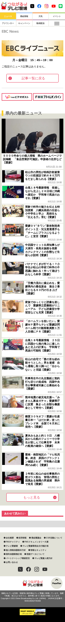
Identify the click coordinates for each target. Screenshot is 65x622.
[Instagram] (36, 569)
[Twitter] (20, 569)
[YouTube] (44, 569)
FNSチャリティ (13, 542)
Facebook (39, 6)
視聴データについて (35, 554)
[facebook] (28, 569)
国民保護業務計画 (14, 554)
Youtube (54, 6)
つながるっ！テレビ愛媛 (32, 583)
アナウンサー (8, 23)
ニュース (8, 16)
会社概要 (10, 538)
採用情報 (22, 538)
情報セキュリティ (38, 550)
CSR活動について (54, 538)
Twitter (32, 6)
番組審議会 (36, 538)
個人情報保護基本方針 (16, 550)
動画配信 (40, 23)
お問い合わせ (12, 562)
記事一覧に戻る (33, 78)
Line (60, 6)
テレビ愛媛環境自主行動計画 (35, 546)
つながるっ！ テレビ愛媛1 (14, 6)
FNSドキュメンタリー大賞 (36, 542)
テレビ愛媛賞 (12, 546)
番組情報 (24, 16)
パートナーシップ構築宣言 (18, 558)
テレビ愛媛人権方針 (43, 558)
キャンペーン (24, 23)
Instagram (46, 6)
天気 (40, 16)
